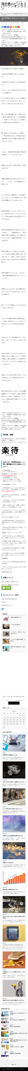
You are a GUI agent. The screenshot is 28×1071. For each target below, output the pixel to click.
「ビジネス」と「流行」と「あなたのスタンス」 (18, 633)
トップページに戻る (14, 703)
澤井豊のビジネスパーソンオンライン (14, 6)
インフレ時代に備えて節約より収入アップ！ (12, 808)
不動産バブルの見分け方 (8, 862)
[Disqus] (14, 674)
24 (4, 723)
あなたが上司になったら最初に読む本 (17, 1019)
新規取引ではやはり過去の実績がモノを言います (13, 1000)
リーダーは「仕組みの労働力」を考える (18, 640)
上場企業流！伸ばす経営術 (15, 1053)
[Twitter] (13, 1064)
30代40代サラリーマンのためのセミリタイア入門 (18, 1014)
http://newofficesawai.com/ (9, 599)
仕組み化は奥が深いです (16, 617)
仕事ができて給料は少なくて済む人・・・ (18, 647)
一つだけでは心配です (15, 624)
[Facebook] (15, 1064)
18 (7, 721)
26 (10, 723)
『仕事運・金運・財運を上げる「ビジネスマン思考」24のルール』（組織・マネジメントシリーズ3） (13, 542)
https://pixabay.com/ (7, 37)
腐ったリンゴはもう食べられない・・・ (8, 697)
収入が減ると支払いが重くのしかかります (19, 697)
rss (17, 2)
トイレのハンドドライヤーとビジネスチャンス (13, 944)
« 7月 (4, 727)
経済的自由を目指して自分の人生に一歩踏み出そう (18, 1034)
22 (20, 721)
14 (17, 719)
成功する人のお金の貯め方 (15, 1026)
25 (7, 723)
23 (23, 721)
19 (10, 721)
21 (17, 721)
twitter (19, 2)
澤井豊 (23, 22)
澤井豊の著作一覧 (6, 572)
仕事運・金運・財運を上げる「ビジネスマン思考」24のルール (18, 1040)
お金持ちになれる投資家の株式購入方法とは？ (13, 835)
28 (17, 723)
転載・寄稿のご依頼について (10, 581)
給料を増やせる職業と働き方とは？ (10, 889)
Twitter (3, 602)
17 (4, 721)
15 (20, 719)
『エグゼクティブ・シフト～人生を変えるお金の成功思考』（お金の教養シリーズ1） (13, 511)
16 (23, 719)
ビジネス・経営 (9, 22)
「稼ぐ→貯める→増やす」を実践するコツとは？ (13, 781)
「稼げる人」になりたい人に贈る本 (17, 1046)
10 (4, 719)
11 (7, 719)
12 (10, 719)
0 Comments (17, 22)
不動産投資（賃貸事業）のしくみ (10, 754)
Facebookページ (6, 605)
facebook (21, 2)
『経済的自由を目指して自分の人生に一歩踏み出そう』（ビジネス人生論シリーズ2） (13, 522)
